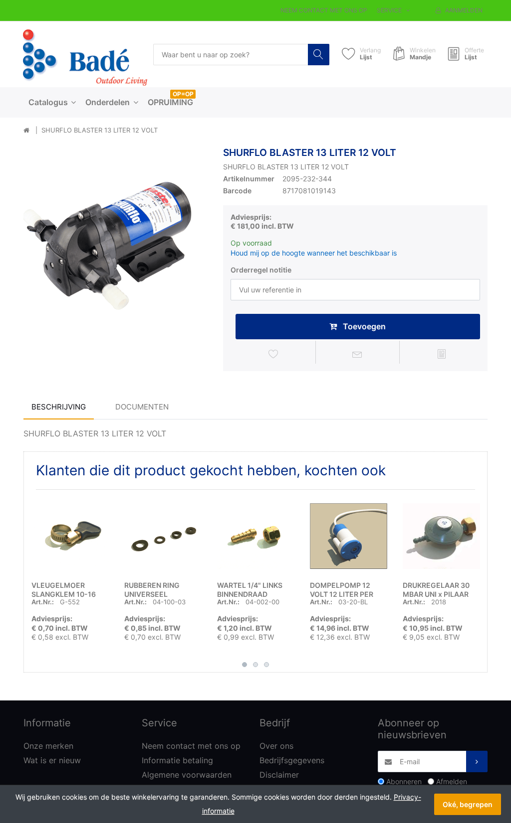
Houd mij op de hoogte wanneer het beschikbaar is (314, 253)
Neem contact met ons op (323, 10)
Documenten (142, 407)
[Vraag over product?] (358, 354)
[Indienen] (477, 761)
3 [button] (266, 664)
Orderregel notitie (261, 270)
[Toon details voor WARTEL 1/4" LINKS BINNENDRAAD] (255, 535)
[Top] (26, 131)
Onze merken (48, 746)
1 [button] (244, 664)
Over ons (276, 746)
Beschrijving (58, 407)
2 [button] (255, 664)
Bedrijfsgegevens (291, 760)
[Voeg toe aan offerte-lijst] (442, 354)
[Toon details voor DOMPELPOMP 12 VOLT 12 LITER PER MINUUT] (348, 535)
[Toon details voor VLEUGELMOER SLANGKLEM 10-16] (70, 535)
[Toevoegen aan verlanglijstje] (273, 354)
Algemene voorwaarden (187, 775)
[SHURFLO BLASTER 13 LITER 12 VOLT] (115, 239)
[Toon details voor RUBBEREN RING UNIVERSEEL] (163, 535)
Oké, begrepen (468, 804)
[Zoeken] (318, 54)
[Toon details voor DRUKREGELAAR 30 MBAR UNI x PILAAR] (441, 535)
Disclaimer (279, 775)
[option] (115, 239)
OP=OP (183, 94)
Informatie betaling (177, 760)
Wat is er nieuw (52, 760)
